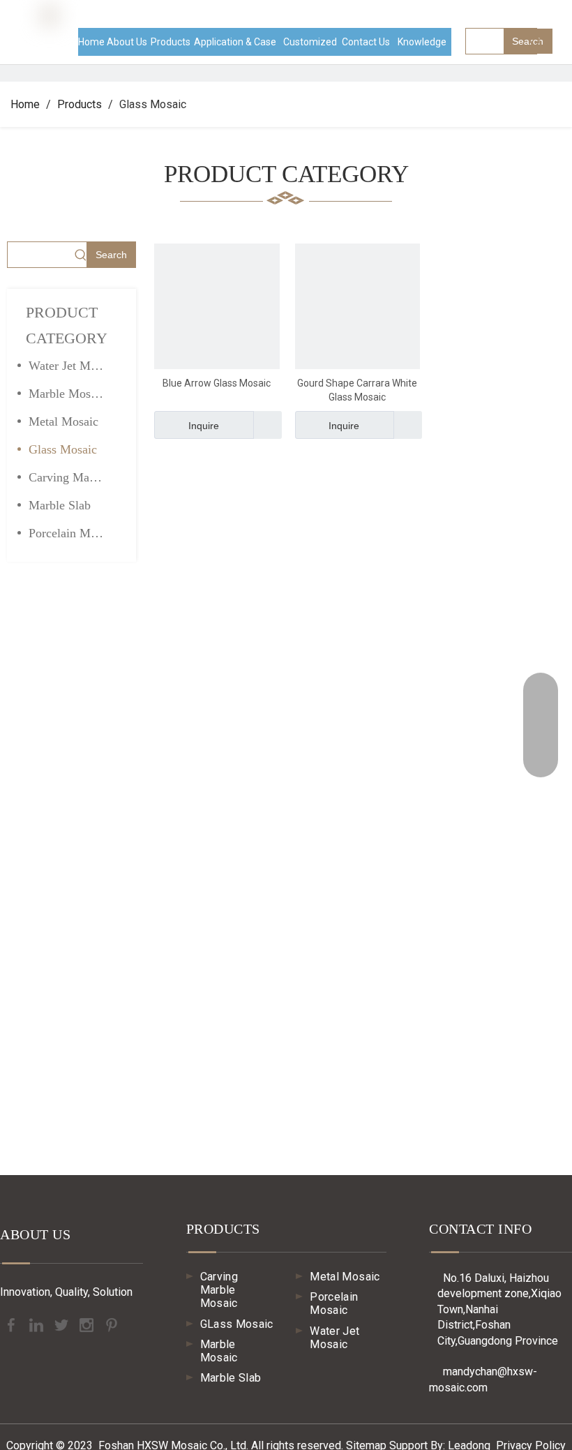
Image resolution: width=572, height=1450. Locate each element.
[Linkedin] (37, 1324)
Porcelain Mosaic (72, 533)
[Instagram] (87, 1324)
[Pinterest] (111, 1324)
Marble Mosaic (67, 394)
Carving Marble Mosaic (74, 477)
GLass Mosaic (236, 1324)
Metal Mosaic (63, 421)
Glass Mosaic (63, 449)
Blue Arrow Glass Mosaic (217, 383)
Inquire (203, 425)
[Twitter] (62, 1324)
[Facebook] (12, 1324)
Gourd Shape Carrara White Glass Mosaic (357, 390)
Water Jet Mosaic (72, 366)
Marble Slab (60, 505)
